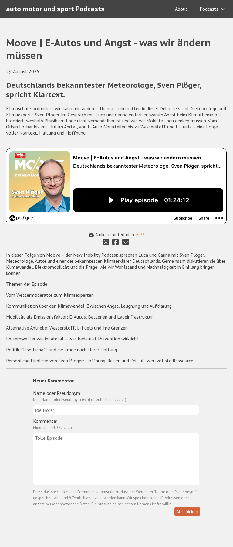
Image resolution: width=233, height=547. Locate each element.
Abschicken (187, 511)
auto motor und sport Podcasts (55, 8)
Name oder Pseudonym (56, 393)
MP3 (140, 235)
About (181, 9)
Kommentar (45, 421)
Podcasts (209, 9)
